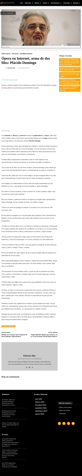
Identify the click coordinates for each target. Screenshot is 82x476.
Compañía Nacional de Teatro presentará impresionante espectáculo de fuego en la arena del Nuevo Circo (10, 442)
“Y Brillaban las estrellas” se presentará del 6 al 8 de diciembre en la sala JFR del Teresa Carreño (69, 81)
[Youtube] (73, 423)
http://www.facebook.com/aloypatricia (29, 359)
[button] (76, 3)
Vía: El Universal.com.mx (10, 80)
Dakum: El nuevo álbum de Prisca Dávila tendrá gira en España (10, 424)
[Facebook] (26, 367)
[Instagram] (29, 367)
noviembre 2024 (40, 408)
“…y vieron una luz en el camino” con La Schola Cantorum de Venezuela (69, 88)
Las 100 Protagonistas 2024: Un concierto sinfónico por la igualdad (9, 465)
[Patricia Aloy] (4, 67)
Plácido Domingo (8, 326)
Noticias (15, 53)
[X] (32, 367)
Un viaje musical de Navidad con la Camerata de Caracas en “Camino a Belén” (70, 75)
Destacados (10, 13)
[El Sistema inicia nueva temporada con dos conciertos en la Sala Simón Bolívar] (22, 414)
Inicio (4, 13)
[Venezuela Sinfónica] (8, 3)
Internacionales (26, 53)
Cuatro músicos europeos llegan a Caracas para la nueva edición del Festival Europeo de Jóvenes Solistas (10, 453)
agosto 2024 (39, 414)
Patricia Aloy (11, 68)
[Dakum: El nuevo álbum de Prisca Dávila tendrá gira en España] (22, 425)
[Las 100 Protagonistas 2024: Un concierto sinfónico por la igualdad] (22, 465)
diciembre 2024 (40, 405)
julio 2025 (38, 399)
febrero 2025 (39, 402)
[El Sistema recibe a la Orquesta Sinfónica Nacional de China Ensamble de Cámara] (22, 403)
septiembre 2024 (41, 411)
